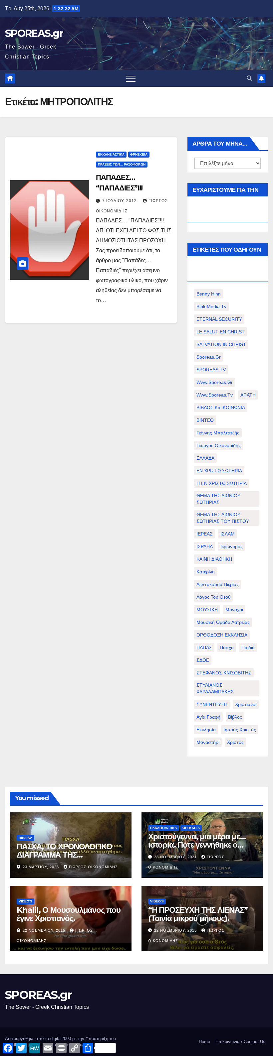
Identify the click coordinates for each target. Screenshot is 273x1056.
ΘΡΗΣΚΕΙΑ (138, 154)
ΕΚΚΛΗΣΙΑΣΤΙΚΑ (111, 154)
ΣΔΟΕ (202, 660)
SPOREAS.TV (211, 369)
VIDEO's (25, 901)
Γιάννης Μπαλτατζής (217, 432)
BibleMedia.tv (211, 306)
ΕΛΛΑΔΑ (205, 458)
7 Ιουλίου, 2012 (120, 200)
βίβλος (235, 717)
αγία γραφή (208, 717)
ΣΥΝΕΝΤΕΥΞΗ (211, 704)
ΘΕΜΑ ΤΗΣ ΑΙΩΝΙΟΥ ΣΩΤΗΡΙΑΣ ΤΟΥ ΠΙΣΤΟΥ (222, 518)
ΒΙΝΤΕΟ (205, 420)
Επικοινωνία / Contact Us (240, 1041)
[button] (249, 78)
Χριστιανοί (245, 704)
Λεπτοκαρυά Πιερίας (217, 584)
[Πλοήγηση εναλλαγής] (131, 78)
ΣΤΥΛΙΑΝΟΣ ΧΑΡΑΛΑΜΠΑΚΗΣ (215, 688)
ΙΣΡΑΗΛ (204, 546)
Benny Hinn (208, 293)
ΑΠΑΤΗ (248, 395)
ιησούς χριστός (239, 729)
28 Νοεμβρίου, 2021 (176, 857)
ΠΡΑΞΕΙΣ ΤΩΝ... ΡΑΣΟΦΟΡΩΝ (121, 164)
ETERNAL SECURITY (219, 319)
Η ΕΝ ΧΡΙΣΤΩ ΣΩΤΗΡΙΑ (221, 483)
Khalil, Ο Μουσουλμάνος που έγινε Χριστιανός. (69, 914)
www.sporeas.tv (214, 395)
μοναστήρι (207, 742)
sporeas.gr (208, 357)
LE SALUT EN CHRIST (220, 331)
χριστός (235, 742)
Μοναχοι (234, 609)
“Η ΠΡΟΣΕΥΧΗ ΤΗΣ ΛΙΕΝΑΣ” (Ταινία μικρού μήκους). (197, 914)
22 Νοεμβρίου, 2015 (45, 930)
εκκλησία (206, 729)
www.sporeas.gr (214, 382)
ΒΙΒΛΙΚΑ (25, 838)
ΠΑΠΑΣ (204, 647)
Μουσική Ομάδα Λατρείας (223, 622)
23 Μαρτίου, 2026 (41, 867)
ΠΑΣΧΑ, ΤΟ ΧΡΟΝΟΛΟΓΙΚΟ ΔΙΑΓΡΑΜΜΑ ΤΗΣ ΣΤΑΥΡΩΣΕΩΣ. (64, 855)
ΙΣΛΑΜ (227, 533)
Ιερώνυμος (231, 546)
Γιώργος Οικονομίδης (218, 445)
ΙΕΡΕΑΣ (204, 533)
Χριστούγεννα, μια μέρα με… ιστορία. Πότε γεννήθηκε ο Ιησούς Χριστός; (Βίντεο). (197, 845)
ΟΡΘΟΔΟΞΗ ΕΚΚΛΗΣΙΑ (221, 635)
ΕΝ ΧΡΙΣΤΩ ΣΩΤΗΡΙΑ (219, 470)
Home (204, 1041)
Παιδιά (248, 647)
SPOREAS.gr (34, 33)
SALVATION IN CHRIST (221, 344)
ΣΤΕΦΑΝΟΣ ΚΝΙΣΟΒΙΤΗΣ (223, 672)
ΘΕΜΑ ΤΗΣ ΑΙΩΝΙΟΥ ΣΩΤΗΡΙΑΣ (218, 499)
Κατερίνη (205, 571)
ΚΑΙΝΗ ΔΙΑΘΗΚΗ (214, 559)
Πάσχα (227, 647)
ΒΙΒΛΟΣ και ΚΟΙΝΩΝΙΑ (220, 407)
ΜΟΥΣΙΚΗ (207, 609)
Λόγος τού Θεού (213, 597)
